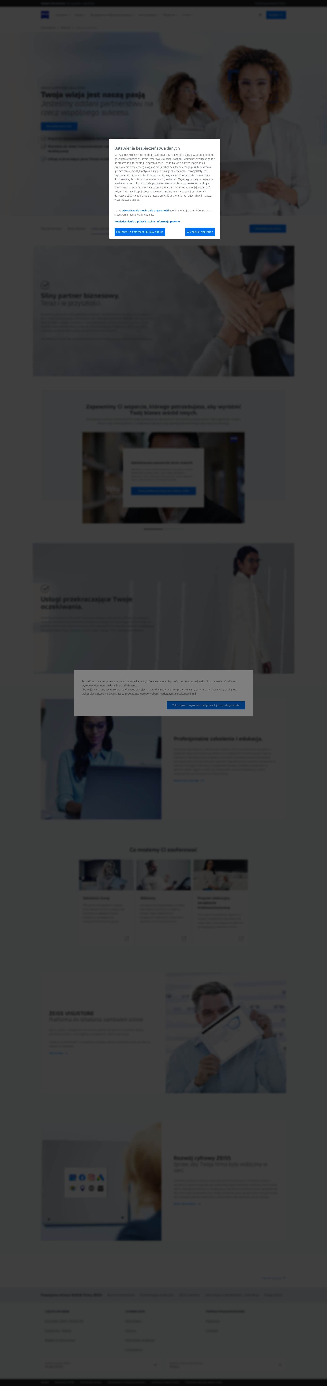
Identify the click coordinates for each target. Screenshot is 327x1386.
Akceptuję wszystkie (200, 231)
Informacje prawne (168, 221)
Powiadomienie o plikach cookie (134, 221)
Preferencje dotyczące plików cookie (140, 231)
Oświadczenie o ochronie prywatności (145, 210)
